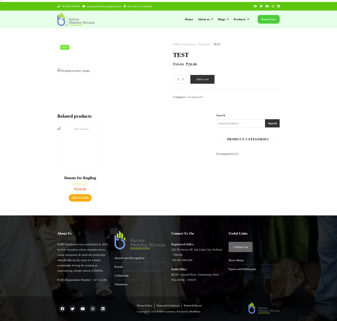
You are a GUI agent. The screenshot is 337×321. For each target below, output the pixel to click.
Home (189, 19)
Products (240, 19)
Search (220, 115)
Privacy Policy (144, 305)
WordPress (195, 311)
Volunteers (120, 284)
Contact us (240, 247)
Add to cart (202, 79)
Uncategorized (195, 97)
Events (118, 266)
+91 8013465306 (70, 6)
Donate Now (269, 19)
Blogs (222, 19)
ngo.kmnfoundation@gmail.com (103, 6)
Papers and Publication (242, 269)
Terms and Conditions (168, 305)
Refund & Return (193, 305)
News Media (236, 260)
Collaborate (121, 275)
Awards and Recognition (129, 258)
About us (204, 19)
